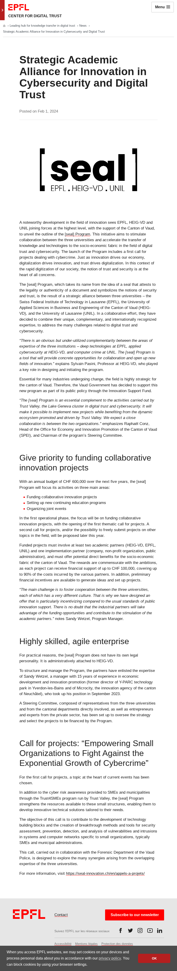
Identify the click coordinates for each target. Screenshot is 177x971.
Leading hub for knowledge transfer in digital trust (43, 25)
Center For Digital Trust (35, 16)
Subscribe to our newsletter (135, 915)
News (83, 25)
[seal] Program (77, 234)
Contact (61, 915)
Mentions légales (86, 944)
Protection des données (117, 944)
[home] (4, 25)
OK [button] (154, 958)
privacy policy (110, 958)
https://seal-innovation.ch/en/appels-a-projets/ (105, 873)
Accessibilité (62, 944)
